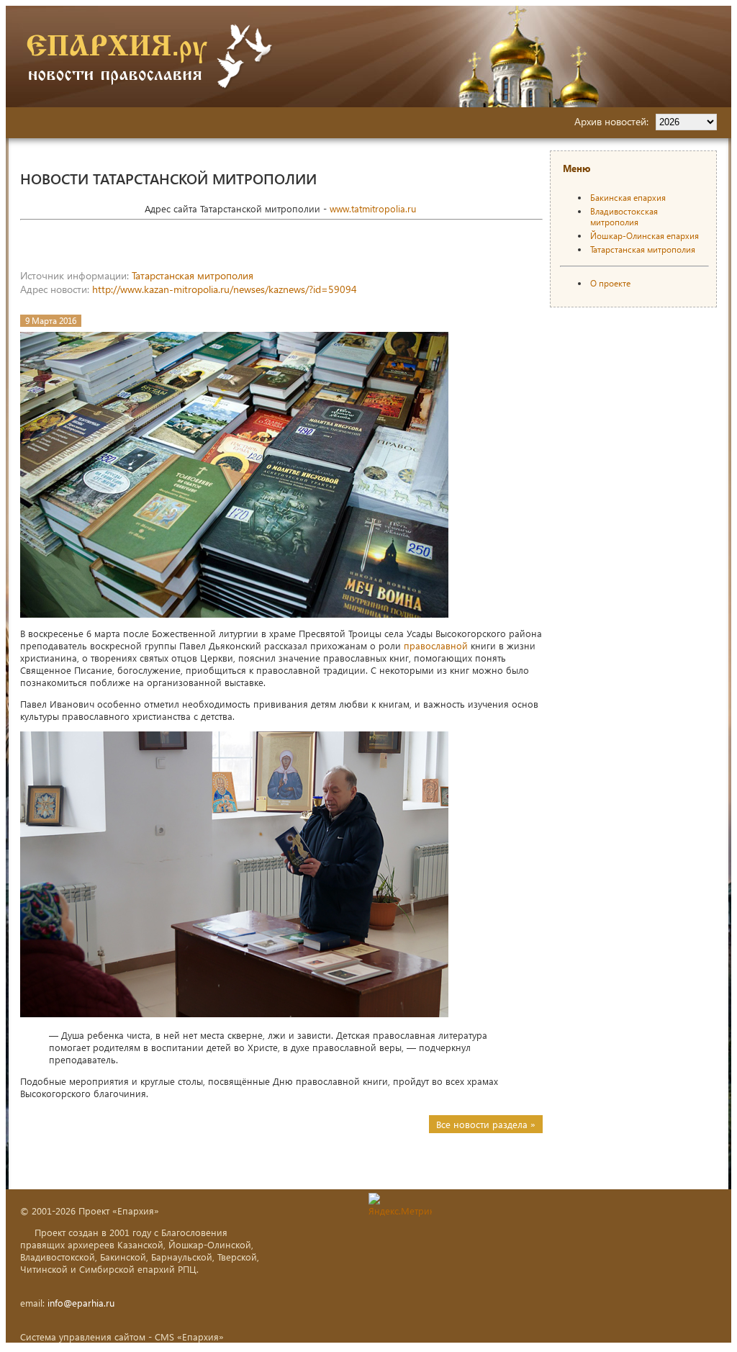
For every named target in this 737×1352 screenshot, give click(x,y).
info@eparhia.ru (81, 1303)
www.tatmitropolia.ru (373, 208)
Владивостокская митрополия (624, 216)
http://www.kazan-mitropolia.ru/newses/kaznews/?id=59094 (224, 289)
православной (436, 645)
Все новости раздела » (485, 1124)
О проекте (610, 283)
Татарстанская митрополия (192, 275)
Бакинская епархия (628, 197)
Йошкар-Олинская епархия (644, 235)
